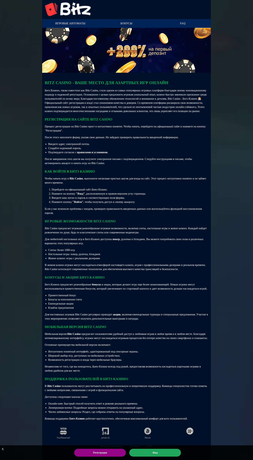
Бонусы (126, 23)
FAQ (183, 23)
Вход (155, 452)
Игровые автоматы (70, 23)
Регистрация (100, 452)
